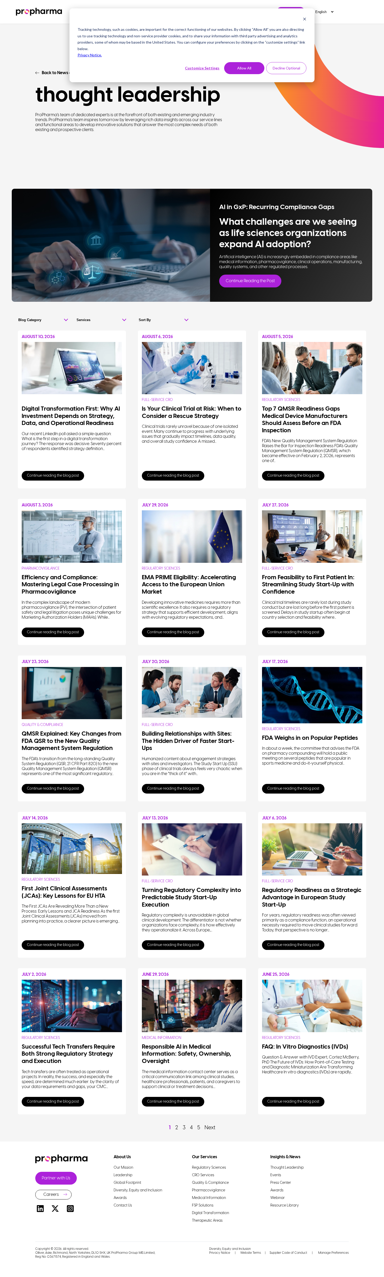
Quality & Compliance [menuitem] (210, 1183)
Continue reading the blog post (53, 476)
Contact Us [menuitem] (123, 1206)
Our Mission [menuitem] (123, 1168)
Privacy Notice (219, 1253)
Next (210, 1128)
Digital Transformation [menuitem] (210, 1213)
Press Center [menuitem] (280, 1183)
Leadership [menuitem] (123, 1175)
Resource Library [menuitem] (284, 1206)
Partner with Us (56, 1178)
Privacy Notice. (90, 55)
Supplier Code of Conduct (288, 1253)
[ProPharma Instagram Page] (70, 1209)
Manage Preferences (333, 1253)
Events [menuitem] (275, 1175)
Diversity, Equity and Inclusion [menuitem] (138, 1190)
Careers (51, 1194)
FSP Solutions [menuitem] (202, 1206)
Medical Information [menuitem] (209, 1198)
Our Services (204, 1157)
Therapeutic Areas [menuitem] (207, 1221)
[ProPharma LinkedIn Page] (40, 1209)
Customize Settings (202, 68)
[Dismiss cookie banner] (304, 19)
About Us (122, 1157)
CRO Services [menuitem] (203, 1175)
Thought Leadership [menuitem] (287, 1168)
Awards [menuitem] (120, 1198)
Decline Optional (286, 68)
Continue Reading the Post (250, 281)
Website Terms (250, 1253)
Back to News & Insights (64, 73)
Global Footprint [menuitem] (127, 1183)
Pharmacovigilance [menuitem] (208, 1190)
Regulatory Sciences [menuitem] (209, 1168)
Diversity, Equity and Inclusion (230, 1249)
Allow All (244, 68)
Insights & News (285, 1157)
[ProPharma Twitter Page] (55, 1209)
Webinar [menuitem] (277, 1198)
